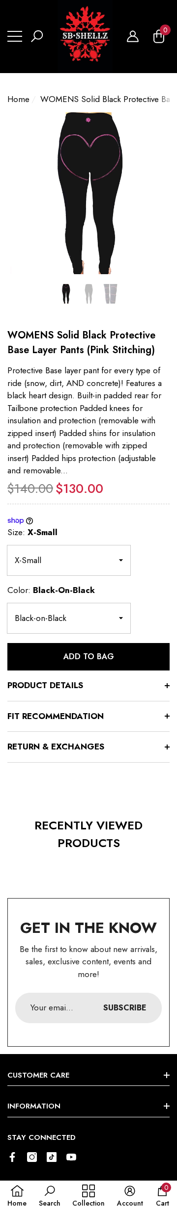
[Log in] (132, 36)
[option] (88, 193)
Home (18, 99)
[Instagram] (32, 1157)
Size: (32, 532)
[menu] (14, 36)
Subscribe (125, 1007)
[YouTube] (71, 1157)
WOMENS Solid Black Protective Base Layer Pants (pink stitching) (81, 342)
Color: (51, 590)
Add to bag (88, 656)
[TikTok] (52, 1157)
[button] (37, 36)
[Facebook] (12, 1157)
